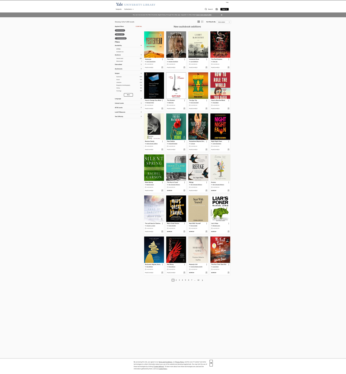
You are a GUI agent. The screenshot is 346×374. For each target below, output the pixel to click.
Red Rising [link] (170, 264)
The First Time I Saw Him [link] (218, 264)
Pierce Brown (172, 266)
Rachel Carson (150, 184)
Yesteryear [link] (148, 59)
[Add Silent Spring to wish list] (162, 191)
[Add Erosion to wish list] (228, 191)
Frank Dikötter (172, 225)
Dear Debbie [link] (171, 141)
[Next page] (202, 280)
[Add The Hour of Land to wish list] (184, 191)
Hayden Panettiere (173, 61)
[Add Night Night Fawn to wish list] (228, 150)
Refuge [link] (191, 182)
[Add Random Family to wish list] (162, 150)
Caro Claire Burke (151, 61)
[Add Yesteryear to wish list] (162, 67)
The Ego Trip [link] (193, 100)
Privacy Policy (179, 362)
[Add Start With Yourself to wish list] (206, 232)
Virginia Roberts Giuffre (196, 266)
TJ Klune (193, 143)
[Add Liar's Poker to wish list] (228, 232)
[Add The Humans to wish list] (184, 109)
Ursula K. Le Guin (151, 225)
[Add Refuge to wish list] (206, 191)
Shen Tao (215, 61)
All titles (118, 49)
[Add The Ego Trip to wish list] (206, 109)
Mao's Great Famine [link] (173, 223)
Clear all (139, 26)
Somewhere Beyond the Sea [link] (197, 141)
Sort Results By (211, 22)
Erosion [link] (213, 182)
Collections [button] (128, 9)
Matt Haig (171, 102)
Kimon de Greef (194, 102)
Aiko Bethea (150, 266)
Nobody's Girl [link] (193, 264)
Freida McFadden (173, 143)
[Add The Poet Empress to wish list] (228, 67)
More (128, 95)
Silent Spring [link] (149, 182)
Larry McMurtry (194, 61)
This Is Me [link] (170, 59)
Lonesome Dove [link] (194, 59)
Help (227, 2)
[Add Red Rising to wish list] (184, 273)
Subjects (119, 9)
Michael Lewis (216, 225)
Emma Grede (194, 225)
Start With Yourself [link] (195, 223)
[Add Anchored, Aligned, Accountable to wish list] (162, 273)
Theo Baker (216, 102)
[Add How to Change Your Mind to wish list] (162, 109)
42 (198, 280)
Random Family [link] (149, 141)
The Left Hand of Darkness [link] (153, 223)
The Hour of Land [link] (172, 182)
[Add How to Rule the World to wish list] (228, 109)
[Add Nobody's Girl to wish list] (206, 273)
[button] (208, 9)
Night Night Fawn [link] (216, 141)
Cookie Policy (162, 369)
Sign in (224, 9)
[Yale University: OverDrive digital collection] (135, 4)
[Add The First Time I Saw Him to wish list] (228, 273)
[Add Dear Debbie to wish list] (184, 150)
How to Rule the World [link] (218, 100)
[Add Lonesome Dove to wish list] (206, 67)
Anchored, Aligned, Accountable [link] (153, 264)
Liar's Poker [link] (214, 223)
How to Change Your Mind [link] (153, 100)
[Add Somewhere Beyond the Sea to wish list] (206, 150)
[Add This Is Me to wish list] (184, 67)
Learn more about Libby (203, 15)
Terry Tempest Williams (174, 184)
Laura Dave (216, 266)
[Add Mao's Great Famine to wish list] (184, 232)
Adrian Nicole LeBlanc (152, 143)
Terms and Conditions (165, 362)
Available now (120, 52)
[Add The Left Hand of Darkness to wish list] (162, 232)
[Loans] (216, 9)
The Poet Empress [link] (216, 59)
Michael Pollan (150, 102)
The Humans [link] (171, 100)
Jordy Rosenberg (217, 143)
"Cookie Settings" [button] (158, 366)
